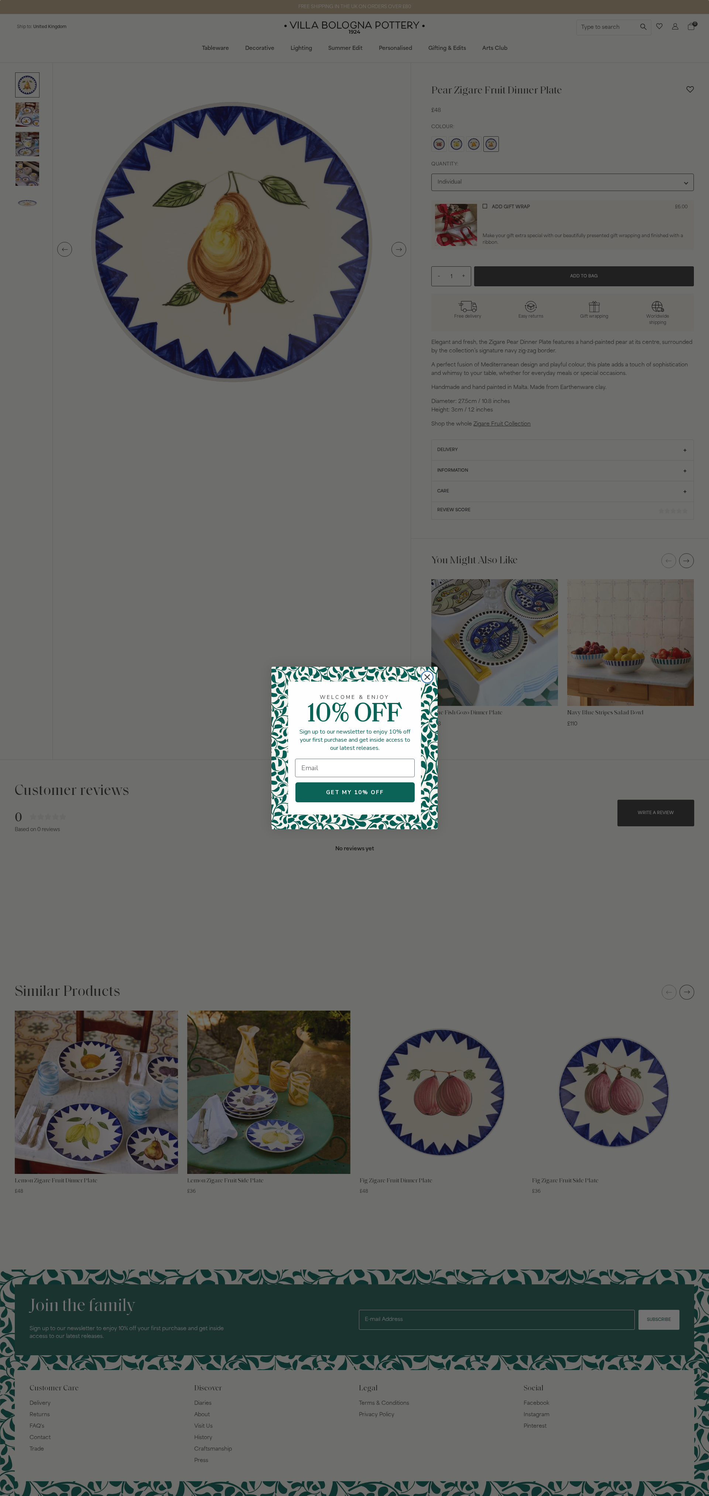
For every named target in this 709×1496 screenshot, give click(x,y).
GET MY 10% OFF (355, 792)
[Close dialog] (427, 677)
